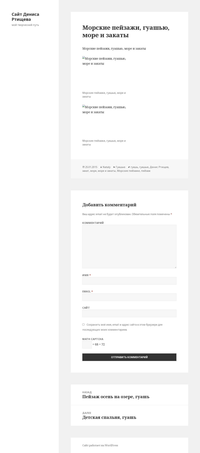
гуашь (134, 167)
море (93, 170)
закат (85, 170)
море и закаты (107, 170)
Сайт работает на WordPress (100, 445)
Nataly (106, 167)
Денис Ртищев (159, 167)
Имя (86, 275)
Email (87, 291)
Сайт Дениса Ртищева (25, 16)
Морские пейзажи (128, 170)
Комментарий (93, 223)
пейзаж (145, 170)
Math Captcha (92, 339)
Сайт (86, 307)
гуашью (144, 167)
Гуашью (120, 167)
